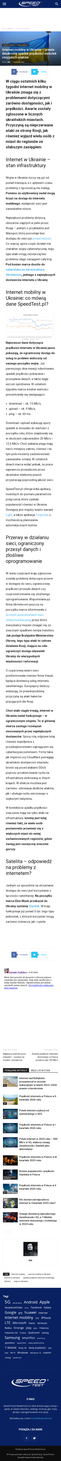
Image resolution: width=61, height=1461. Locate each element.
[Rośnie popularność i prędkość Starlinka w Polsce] (10, 1175)
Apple (45, 1302)
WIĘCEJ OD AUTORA (40, 1070)
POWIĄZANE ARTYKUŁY (16, 1070)
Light (9, 515)
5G (5, 1085)
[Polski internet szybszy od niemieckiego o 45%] (10, 1114)
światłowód (17, 1358)
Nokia (8, 1327)
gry (20, 1312)
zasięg (8, 1357)
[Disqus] (30, 1004)
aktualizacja (17, 1303)
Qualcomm (34, 1332)
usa (6, 1352)
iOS (37, 1318)
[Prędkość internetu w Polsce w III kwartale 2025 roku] (10, 1160)
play (28, 1327)
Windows (22, 1352)
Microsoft (20, 1322)
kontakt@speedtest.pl (41, 1418)
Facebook (36, 1307)
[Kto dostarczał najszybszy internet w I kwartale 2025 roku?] (10, 1203)
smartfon (28, 1337)
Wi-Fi (12, 1352)
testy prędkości (37, 1347)
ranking (45, 1332)
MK (8, 62)
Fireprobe (42, 515)
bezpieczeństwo (13, 1307)
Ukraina (7, 1281)
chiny (26, 1308)
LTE (8, 1322)
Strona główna (7, 28)
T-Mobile (11, 1347)
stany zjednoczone (36, 1343)
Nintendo (42, 1323)
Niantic (32, 1323)
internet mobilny (18, 1274)
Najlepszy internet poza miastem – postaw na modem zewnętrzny (14, 1057)
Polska (23, 1332)
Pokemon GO (11, 1332)
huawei (30, 1312)
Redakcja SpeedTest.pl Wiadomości (30, 1449)
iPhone (46, 1317)
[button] (57, 4)
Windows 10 (35, 1352)
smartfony (41, 1338)
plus (35, 1328)
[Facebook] (27, 1438)
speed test (21, 1343)
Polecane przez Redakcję (10, 1177)
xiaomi (47, 1352)
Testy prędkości (22, 45)
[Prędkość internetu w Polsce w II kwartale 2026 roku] (10, 1100)
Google (10, 1312)
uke (50, 1348)
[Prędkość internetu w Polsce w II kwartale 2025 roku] (10, 1189)
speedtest (10, 1342)
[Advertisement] (30, 16)
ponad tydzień (42, 238)
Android (30, 1302)
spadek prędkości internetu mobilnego (38, 1278)
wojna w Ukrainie (21, 1281)
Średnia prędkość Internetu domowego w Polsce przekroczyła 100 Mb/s (45, 1057)
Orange (19, 1327)
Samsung (12, 1337)
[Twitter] (34, 1438)
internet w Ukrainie (12, 1278)
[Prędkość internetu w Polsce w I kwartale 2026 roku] (10, 1128)
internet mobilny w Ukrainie (39, 1274)
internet (43, 1312)
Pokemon (44, 1327)
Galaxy (47, 1307)
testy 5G (23, 1347)
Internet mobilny (23, 28)
